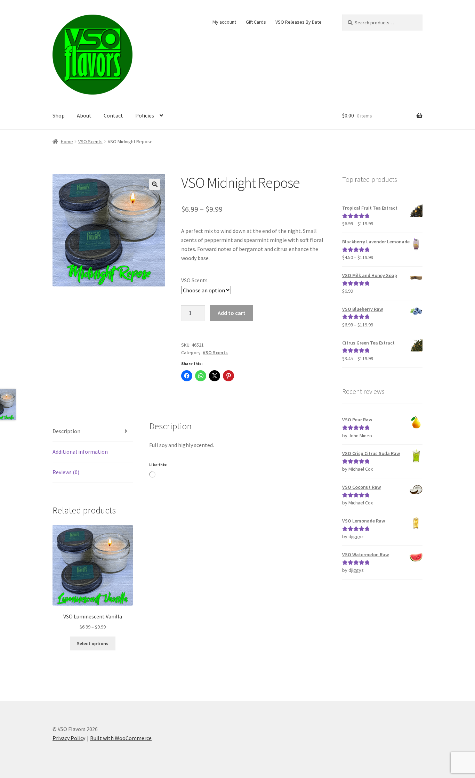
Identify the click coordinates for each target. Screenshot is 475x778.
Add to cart (231, 312)
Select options (92, 643)
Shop (59, 115)
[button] (154, 184)
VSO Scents (90, 141)
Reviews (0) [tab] (66, 472)
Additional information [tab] (80, 451)
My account (224, 22)
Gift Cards (256, 22)
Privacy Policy (69, 738)
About (84, 115)
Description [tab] (66, 431)
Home (67, 141)
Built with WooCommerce (121, 738)
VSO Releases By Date (298, 22)
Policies (144, 115)
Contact (113, 115)
